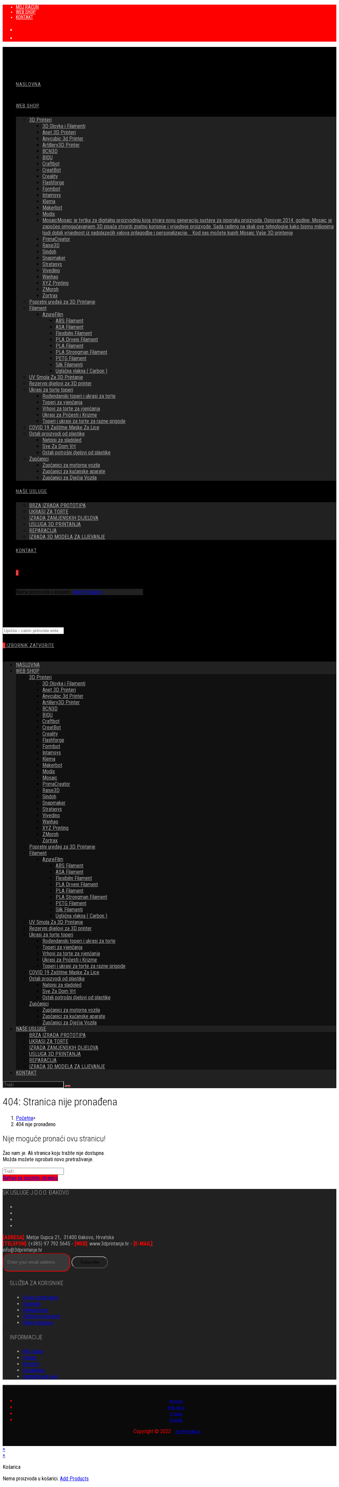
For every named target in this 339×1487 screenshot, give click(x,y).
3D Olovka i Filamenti (63, 683)
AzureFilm (52, 859)
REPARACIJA (43, 1060)
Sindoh (49, 796)
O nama (176, 1413)
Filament (38, 853)
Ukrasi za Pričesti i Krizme (69, 960)
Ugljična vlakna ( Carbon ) (81, 916)
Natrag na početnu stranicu (30, 1178)
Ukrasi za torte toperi (51, 935)
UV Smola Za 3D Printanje (56, 922)
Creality (50, 734)
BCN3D (50, 708)
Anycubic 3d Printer (62, 696)
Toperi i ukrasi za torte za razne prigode (83, 966)
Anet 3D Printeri (59, 690)
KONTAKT (24, 17)
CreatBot (51, 727)
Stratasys (52, 809)
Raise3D (51, 790)
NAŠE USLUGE (31, 1029)
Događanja (34, 1370)
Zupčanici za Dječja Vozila (69, 1022)
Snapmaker (54, 803)
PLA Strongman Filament (81, 897)
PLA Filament (69, 891)
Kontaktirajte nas (40, 1376)
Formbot (51, 746)
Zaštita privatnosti (41, 1316)
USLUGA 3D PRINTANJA (55, 1054)
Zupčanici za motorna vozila (71, 1010)
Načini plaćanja (38, 1322)
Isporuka (31, 1304)
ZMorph (50, 834)
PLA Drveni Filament (77, 884)
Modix (48, 771)
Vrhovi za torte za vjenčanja (71, 953)
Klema (48, 759)
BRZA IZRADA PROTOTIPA (57, 1035)
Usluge (30, 1357)
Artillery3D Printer (61, 702)
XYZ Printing (55, 828)
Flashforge (53, 740)
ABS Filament (69, 865)
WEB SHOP (26, 12)
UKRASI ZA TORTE (48, 1041)
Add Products (87, 592)
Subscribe (89, 1262)
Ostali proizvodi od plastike (57, 978)
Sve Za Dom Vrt (59, 991)
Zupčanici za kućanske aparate (73, 1016)
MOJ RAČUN (27, 7)
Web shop (176, 1407)
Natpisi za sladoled (61, 985)
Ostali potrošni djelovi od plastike (76, 997)
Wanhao (50, 822)
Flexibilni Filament (74, 878)
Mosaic (49, 778)
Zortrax (50, 840)
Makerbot (52, 765)
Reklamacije (35, 1310)
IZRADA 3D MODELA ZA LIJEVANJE (67, 1066)
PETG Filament (71, 903)
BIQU (47, 715)
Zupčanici (39, 1004)
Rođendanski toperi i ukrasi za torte (79, 941)
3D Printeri (40, 677)
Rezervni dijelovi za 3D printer (60, 928)
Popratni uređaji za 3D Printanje (62, 847)
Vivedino (51, 815)
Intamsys (51, 752)
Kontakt (176, 1420)
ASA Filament (69, 872)
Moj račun (33, 1351)
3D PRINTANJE (188, 1431)
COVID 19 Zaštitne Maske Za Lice (64, 972)
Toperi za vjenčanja (62, 947)
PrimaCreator (56, 784)
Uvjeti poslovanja (40, 1297)
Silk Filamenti (69, 909)
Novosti (31, 1364)
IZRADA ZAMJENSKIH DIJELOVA (63, 1048)
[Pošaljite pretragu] (68, 1086)
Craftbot (51, 721)
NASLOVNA (28, 665)
